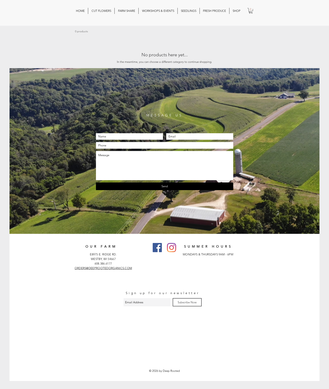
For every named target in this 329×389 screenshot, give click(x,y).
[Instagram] (171, 247)
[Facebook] (157, 247)
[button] (251, 11)
